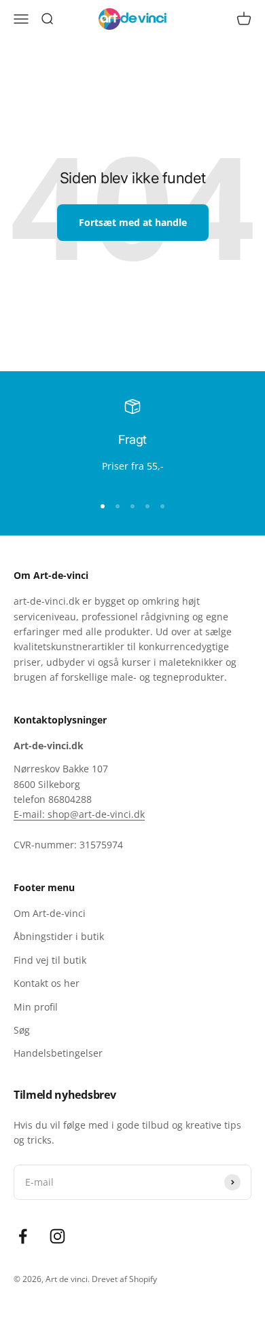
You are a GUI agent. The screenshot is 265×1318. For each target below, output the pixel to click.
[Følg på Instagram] (57, 1236)
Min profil (36, 1006)
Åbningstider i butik (59, 936)
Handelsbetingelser (58, 1053)
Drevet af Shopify (124, 1279)
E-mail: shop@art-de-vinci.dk (79, 814)
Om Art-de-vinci (50, 913)
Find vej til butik (50, 960)
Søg (22, 1029)
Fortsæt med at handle (133, 222)
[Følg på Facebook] (23, 1236)
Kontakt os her (47, 983)
